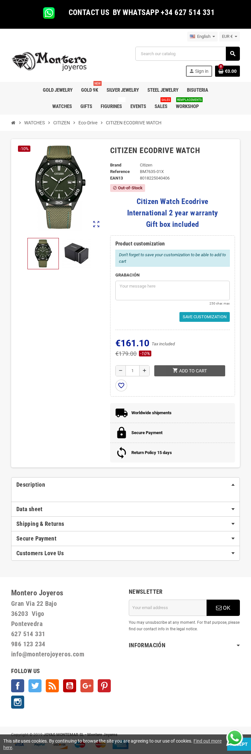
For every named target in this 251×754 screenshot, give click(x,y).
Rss (52, 685)
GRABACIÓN (127, 275)
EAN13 (116, 178)
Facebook (17, 685)
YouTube (69, 685)
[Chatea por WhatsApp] (234, 737)
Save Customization (204, 316)
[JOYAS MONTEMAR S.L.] (49, 61)
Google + (86, 685)
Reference (120, 171)
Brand (115, 165)
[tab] (125, 485)
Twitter (35, 685)
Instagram (17, 702)
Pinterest (104, 685)
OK (226, 608)
